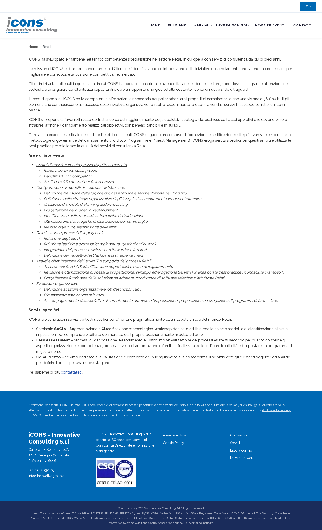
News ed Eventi (270, 25)
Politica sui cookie (127, 415)
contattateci (71, 372)
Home (154, 25)
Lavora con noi (232, 25)
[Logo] (31, 25)
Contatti (303, 25)
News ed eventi (241, 458)
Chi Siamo (238, 435)
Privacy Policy (174, 435)
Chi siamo (177, 25)
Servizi (235, 443)
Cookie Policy (173, 443)
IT (307, 6)
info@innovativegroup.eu (47, 476)
